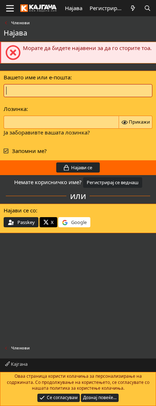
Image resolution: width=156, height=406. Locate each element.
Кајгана (19, 364)
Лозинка (15, 108)
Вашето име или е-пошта (37, 77)
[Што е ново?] (133, 8)
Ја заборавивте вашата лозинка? (47, 132)
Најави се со (20, 210)
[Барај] (147, 8)
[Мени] (10, 8)
